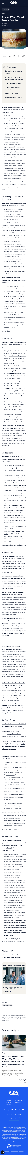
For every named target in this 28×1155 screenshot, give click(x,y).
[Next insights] (24, 1081)
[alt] (13, 3)
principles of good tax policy (14, 820)
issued (13, 767)
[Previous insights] (20, 1081)
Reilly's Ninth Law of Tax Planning (11, 705)
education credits (13, 508)
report (17, 767)
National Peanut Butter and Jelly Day (12, 957)
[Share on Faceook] (18, 57)
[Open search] (25, 2)
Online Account (10, 142)
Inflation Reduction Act (12, 386)
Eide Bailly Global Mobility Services (16, 545)
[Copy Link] (23, 56)
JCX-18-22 (7, 388)
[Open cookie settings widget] (3, 1152)
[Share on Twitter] (14, 57)
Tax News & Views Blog (7, 1005)
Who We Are (17, 1102)
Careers (8, 1100)
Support (8, 1102)
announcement (10, 775)
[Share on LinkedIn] (9, 57)
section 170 (15, 249)
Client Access (18, 1100)
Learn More (6, 991)
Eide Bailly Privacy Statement (17, 1151)
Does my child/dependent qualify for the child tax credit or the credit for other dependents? (14, 633)
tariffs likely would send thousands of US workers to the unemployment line (14, 746)
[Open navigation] (3, 3)
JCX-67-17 (11, 373)
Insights (8, 1104)
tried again (9, 848)
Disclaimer (7, 1151)
